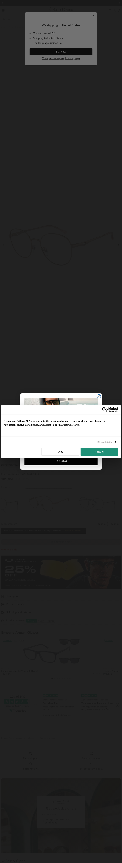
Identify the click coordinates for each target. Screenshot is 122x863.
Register (61, 461)
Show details (104, 442)
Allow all (99, 451)
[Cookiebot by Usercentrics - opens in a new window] (104, 409)
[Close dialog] (99, 396)
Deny (60, 451)
